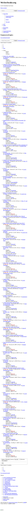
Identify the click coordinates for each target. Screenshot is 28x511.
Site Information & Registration (13, 106)
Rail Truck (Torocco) (7, 246)
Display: (3, 459)
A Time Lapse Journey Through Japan (11, 302)
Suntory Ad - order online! (8, 56)
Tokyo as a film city (7, 318)
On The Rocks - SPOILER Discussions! (11, 80)
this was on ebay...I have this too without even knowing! (14, 287)
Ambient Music (6, 279)
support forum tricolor (12, 502)
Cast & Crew (24, 90)
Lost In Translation (7, 66)
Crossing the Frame (7, 112)
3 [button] (3, 47)
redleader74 (6, 57)
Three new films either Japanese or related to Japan (13, 368)
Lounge (23, 224)
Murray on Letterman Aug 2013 (9, 192)
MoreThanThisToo (8, 65)
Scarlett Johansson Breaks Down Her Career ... (13, 88)
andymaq (6, 361)
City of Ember (6, 441)
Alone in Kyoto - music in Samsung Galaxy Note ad (14, 216)
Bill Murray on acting (7, 351)
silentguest (6, 434)
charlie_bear (6, 311)
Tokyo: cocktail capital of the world (10, 433)
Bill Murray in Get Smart (8, 425)
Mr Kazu (6, 113)
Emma (5, 90)
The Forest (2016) (7, 138)
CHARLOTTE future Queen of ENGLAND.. (12, 160)
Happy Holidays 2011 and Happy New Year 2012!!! (14, 223)
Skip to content (4, 7)
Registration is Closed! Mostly (9, 104)
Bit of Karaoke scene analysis (9, 184)
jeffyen (5, 194)
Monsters (5, 152)
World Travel (24, 336)
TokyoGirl (6, 239)
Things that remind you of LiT (9, 254)
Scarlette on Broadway (8, 295)
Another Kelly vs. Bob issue (9, 408)
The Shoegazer (7, 418)
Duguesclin (6, 161)
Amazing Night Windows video (9, 417)
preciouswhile (7, 153)
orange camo (7, 352)
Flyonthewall (7, 393)
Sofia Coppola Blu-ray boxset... (9, 238)
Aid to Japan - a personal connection (10, 271)
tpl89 (5, 122)
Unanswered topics (7, 31)
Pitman (5, 139)
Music (4, 392)
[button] (4, 48)
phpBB (24, 502)
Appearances (24, 217)
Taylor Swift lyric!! (7, 199)
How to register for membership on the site (12, 384)
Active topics (6, 32)
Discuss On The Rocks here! (9, 72)
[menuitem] (10, 16)
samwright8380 (7, 177)
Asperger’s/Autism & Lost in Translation (11, 64)
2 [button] (3, 46)
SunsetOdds (6, 185)
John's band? (5, 359)
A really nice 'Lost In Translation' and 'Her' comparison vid (15, 145)
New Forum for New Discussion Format (11, 400)
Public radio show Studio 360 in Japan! (11, 327)
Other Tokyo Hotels (7, 449)
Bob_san (6, 73)
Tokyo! (4, 310)
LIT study (5, 129)
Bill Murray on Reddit (7, 176)
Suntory (6, 232)
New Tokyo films (6, 376)
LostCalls (6, 247)
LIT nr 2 (5, 168)
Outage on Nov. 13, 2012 (8, 208)
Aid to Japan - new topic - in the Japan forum (12, 262)
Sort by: (12, 459)
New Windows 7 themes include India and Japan (13, 335)
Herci (5, 288)
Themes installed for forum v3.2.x (10, 95)
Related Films (24, 139)
